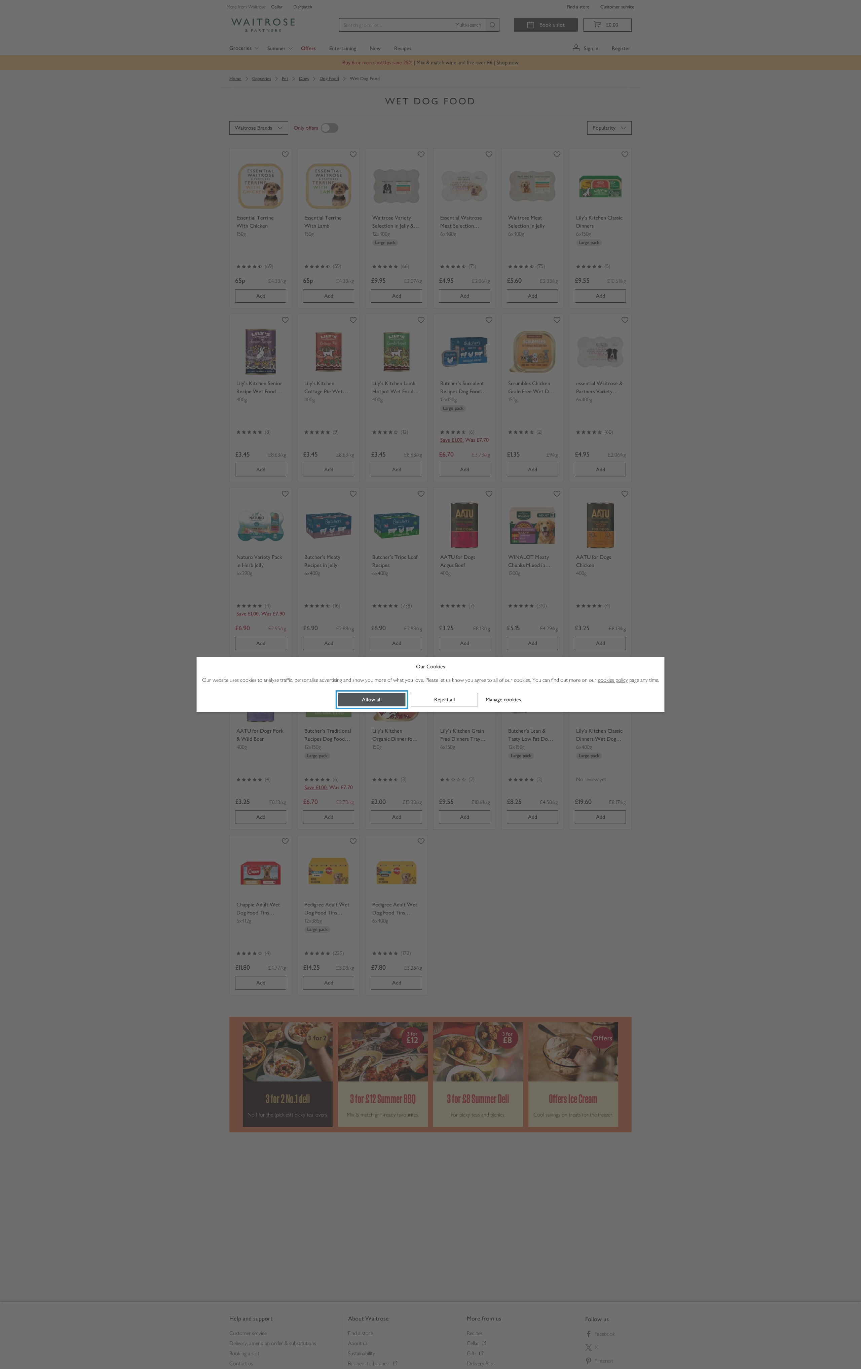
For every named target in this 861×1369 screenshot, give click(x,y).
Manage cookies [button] (503, 699)
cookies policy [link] (613, 680)
